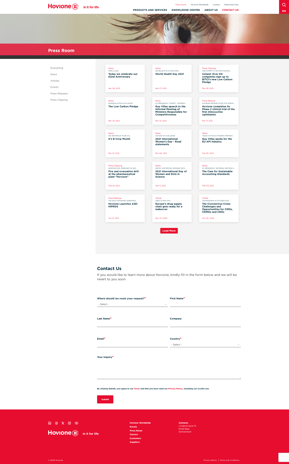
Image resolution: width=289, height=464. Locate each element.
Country (175, 338)
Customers (135, 438)
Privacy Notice (175, 389)
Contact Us (230, 10)
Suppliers (135, 442)
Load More (169, 230)
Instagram (69, 423)
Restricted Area (231, 4)
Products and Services (150, 10)
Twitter (63, 423)
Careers (216, 4)
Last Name (103, 318)
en (284, 11)
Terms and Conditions (229, 460)
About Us (211, 10)
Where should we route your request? (120, 298)
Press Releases (59, 93)
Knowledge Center (186, 10)
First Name (176, 298)
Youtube (76, 423)
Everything (56, 68)
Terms (137, 389)
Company (176, 318)
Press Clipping (59, 99)
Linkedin (49, 423)
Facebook (56, 423)
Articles (54, 80)
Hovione (73, 6)
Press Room (181, 4)
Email (100, 338)
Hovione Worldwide (199, 4)
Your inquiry (104, 357)
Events (54, 87)
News (53, 74)
